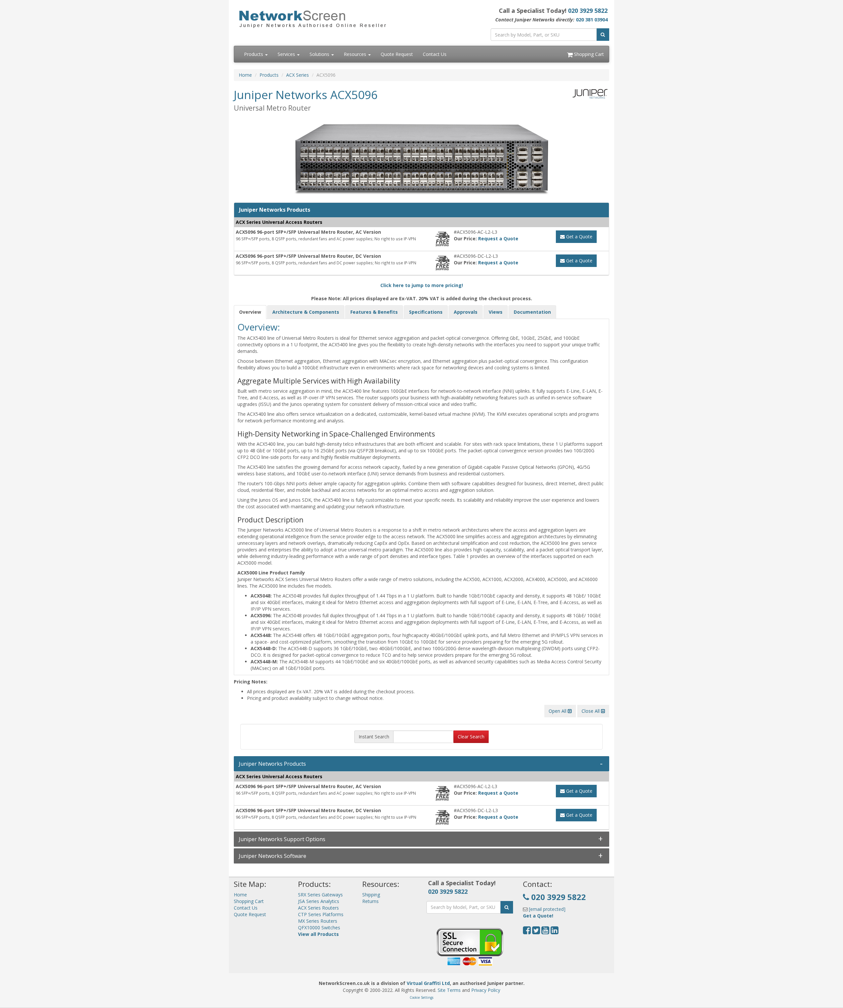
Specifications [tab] (426, 312)
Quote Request (397, 54)
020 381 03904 (592, 19)
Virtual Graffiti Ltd (428, 983)
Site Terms (449, 990)
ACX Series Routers (318, 908)
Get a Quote (578, 236)
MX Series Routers (317, 921)
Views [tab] (496, 312)
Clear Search (471, 736)
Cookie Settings (421, 997)
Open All (558, 711)
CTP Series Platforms (320, 914)
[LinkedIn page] (554, 932)
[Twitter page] (536, 932)
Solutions (320, 54)
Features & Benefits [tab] (374, 312)
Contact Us (435, 54)
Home (245, 75)
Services (287, 54)
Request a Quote (498, 238)
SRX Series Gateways (320, 894)
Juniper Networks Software (272, 856)
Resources (355, 54)
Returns (370, 901)
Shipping (371, 894)
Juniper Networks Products (272, 763)
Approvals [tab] (465, 312)
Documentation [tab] (532, 312)
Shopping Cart (588, 54)
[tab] (421, 763)
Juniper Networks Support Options (282, 839)
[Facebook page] (527, 932)
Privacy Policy (485, 990)
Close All (591, 711)
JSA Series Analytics (318, 901)
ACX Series (297, 75)
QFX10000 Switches (319, 927)
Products (254, 54)
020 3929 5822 (588, 10)
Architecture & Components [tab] (305, 312)
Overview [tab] (250, 312)
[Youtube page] (545, 932)
